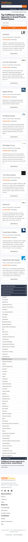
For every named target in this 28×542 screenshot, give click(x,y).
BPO (3, 329)
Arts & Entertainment (7, 312)
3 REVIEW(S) (13, 121)
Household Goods (6, 384)
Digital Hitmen (7, 92)
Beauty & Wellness (6, 324)
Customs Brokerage (7, 341)
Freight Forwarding (7, 361)
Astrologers (5, 314)
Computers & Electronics (8, 336)
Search (24, 6)
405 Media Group (8, 145)
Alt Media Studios (8, 116)
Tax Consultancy (6, 436)
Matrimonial (5, 406)
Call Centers (5, 334)
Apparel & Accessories (7, 307)
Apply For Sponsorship (6, 521)
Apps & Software (6, 458)
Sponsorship (4, 510)
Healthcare (5, 379)
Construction (5, 339)
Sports (3, 431)
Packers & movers (6, 416)
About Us (3, 496)
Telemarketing (5, 438)
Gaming (4, 374)
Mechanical (5, 401)
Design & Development (7, 291)
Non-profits (5, 408)
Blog (2, 524)
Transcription (5, 448)
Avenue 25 (6, 204)
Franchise (4, 371)
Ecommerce (5, 349)
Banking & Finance (6, 322)
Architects (4, 309)
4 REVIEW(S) (13, 180)
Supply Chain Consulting (8, 433)
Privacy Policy (9, 534)
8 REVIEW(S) (13, 237)
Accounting (5, 299)
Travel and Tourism (7, 445)
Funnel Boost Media (9, 232)
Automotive (5, 319)
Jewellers (4, 393)
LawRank (5, 34)
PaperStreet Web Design (11, 260)
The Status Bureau (9, 175)
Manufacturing (6, 398)
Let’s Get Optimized (9, 62)
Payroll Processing (6, 413)
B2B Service (5, 331)
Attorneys (4, 317)
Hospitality (5, 381)
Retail (3, 418)
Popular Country (13, 9)
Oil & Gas (4, 411)
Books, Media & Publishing (8, 327)
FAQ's (2, 502)
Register (24, 9)
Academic (4, 297)
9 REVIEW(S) (13, 39)
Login (19, 9)
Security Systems (6, 428)
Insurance (4, 388)
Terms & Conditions (17, 534)
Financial (4, 369)
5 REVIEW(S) (13, 150)
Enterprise (4, 354)
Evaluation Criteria (5, 513)
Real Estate (5, 421)
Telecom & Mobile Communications (11, 441)
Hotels (3, 376)
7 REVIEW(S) (13, 67)
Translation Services (7, 450)
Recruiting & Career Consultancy (10, 423)
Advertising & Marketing (7, 289)
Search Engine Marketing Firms (18, 530)
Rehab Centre (5, 426)
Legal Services (5, 396)
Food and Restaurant (7, 366)
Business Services (6, 294)
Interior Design (6, 391)
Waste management (7, 455)
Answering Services (7, 304)
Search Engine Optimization (8, 286)
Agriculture (5, 302)
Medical (4, 403)
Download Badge (5, 507)
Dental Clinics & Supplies (8, 346)
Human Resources (6, 386)
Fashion (4, 364)
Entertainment (5, 356)
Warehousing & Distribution (9, 453)
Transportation (6, 443)
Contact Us (4, 499)
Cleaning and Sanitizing (8, 344)
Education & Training (7, 351)
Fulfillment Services (7, 359)
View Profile (14, 53)
